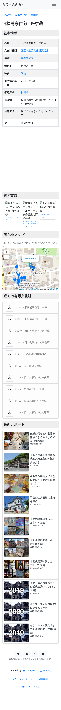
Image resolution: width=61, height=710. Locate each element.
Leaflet (21, 289)
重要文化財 (27, 58)
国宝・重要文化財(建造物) (35, 50)
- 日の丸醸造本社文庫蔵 (32, 412)
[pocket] (43, 654)
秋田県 (34, 14)
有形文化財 (21, 14)
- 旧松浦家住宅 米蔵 (31, 319)
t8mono (30, 670)
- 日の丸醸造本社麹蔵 (30, 354)
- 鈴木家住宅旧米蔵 (29, 389)
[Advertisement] (30, 159)
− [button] (7, 257)
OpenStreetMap (33, 289)
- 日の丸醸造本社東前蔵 (32, 342)
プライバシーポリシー (23, 679)
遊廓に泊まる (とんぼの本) (12, 218)
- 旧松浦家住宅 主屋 (31, 307)
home (8, 14)
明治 (23, 73)
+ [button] (7, 252)
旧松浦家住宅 (30, 258)
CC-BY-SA (54, 289)
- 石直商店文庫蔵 (28, 365)
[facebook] (27, 654)
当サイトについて (30, 686)
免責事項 (43, 679)
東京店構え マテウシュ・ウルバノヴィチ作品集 (30, 222)
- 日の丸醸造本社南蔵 (31, 400)
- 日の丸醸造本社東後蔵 (32, 330)
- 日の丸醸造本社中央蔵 (32, 377)
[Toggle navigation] (54, 4)
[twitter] (18, 654)
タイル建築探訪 (45, 214)
